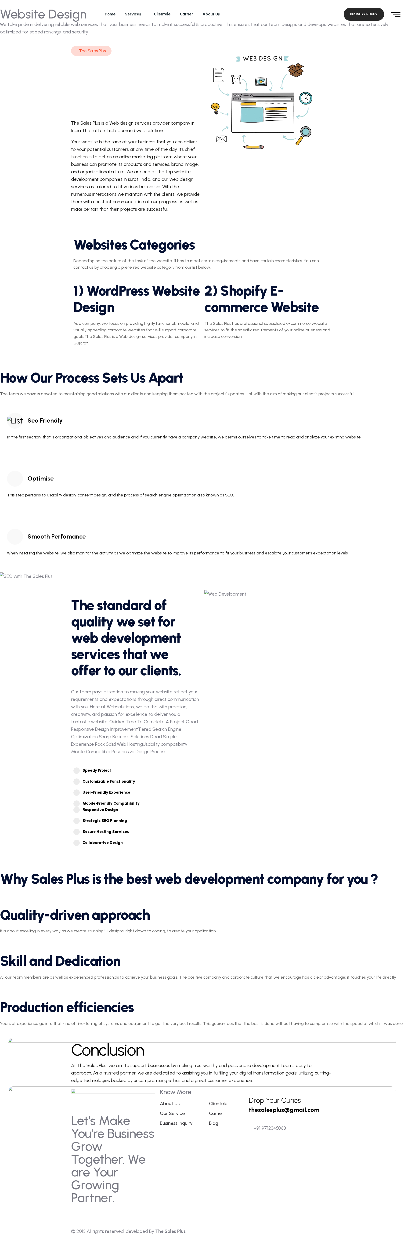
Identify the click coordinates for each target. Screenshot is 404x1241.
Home (110, 14)
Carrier (186, 14)
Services (133, 14)
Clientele (162, 14)
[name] (323, 14)
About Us (211, 14)
